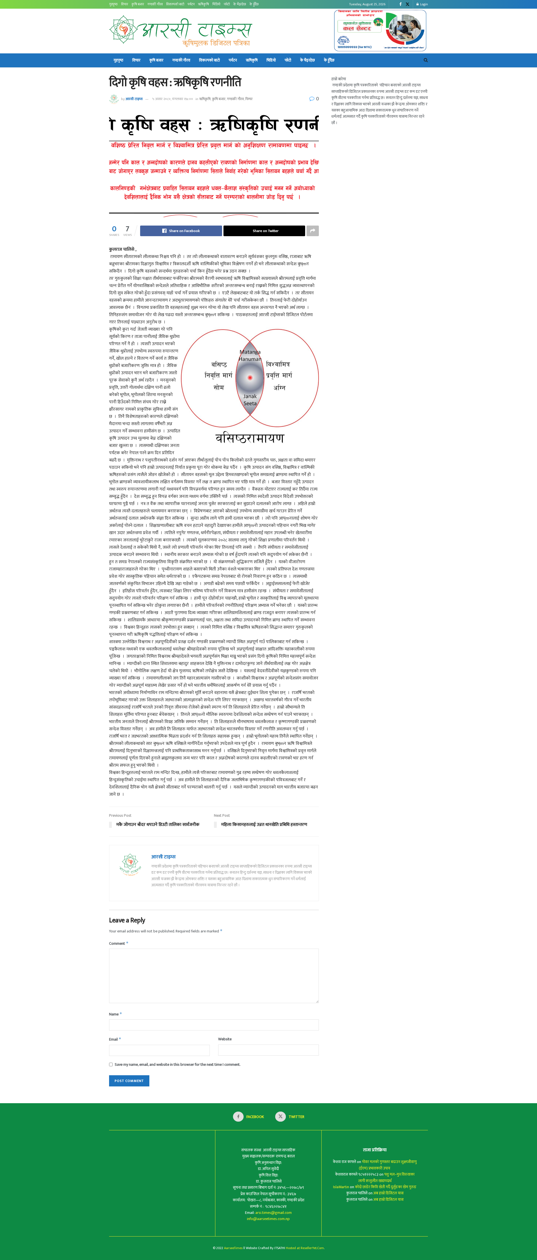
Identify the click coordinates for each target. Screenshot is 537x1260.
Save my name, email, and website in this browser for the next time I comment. (178, 1065)
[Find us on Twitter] (407, 4)
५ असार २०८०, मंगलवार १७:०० (172, 99)
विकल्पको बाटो (175, 4)
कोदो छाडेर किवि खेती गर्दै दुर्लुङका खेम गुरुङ (385, 1187)
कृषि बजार (137, 4)
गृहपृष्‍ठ (113, 4)
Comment (119, 943)
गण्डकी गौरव (155, 4)
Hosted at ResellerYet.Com (305, 1248)
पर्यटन (191, 4)
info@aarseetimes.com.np (268, 1219)
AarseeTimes (233, 1248)
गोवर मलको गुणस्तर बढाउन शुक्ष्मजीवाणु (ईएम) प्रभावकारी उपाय (388, 1165)
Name (115, 1014)
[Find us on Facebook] (400, 4)
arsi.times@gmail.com (273, 1212)
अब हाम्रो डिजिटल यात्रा (388, 1193)
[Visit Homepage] (180, 31)
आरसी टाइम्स (134, 99)
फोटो (227, 4)
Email (115, 1039)
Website (225, 1039)
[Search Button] (426, 60)
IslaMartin (341, 1187)
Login (423, 4)
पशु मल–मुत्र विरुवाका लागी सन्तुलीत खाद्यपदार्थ (386, 1177)
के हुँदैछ (254, 4)
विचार (124, 4)
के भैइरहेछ (239, 4)
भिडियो (216, 4)
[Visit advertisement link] (380, 31)
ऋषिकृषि (203, 4)
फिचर (249, 99)
